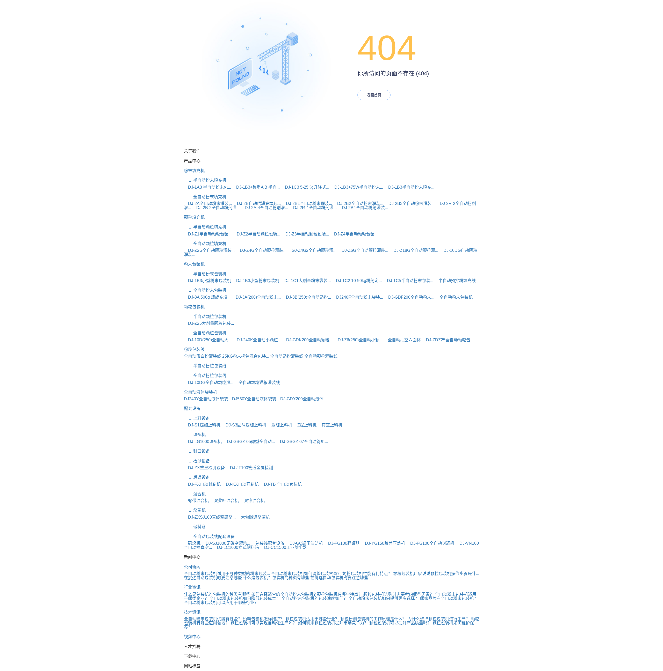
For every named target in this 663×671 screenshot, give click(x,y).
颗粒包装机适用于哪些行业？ (312, 619)
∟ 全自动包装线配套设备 (209, 536)
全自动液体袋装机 (200, 392)
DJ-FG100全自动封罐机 (430, 543)
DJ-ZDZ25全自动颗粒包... (447, 340)
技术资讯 (192, 612)
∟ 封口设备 (197, 451)
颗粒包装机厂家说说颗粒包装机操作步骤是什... (436, 573)
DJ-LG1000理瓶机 (203, 441)
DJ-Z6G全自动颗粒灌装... (362, 250)
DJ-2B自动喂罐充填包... (257, 203)
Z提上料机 (304, 425)
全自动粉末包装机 (454, 297)
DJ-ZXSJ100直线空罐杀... (210, 517)
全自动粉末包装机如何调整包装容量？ (306, 573)
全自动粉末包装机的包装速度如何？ (314, 598)
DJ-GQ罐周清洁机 (304, 543)
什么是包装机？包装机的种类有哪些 (276, 578)
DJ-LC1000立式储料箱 (236, 547)
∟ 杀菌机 (195, 510)
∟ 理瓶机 (195, 434)
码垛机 (192, 543)
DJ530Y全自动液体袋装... (255, 399)
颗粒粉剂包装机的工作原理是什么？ (373, 619)
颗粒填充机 (194, 217)
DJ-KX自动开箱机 (240, 484)
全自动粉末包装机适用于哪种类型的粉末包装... (227, 573)
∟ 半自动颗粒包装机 (205, 316)
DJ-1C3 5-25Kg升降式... (305, 187)
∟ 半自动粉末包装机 (205, 274)
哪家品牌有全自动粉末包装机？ (449, 598)
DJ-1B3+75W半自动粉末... (356, 187)
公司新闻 (192, 567)
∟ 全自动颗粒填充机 (205, 243)
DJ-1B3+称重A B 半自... (256, 187)
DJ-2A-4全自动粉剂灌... (264, 207)
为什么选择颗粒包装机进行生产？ (439, 619)
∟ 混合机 (195, 494)
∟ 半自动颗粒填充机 (205, 227)
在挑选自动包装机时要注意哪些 (213, 578)
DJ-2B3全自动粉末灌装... (409, 203)
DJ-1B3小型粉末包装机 (207, 280)
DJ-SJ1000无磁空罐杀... (225, 543)
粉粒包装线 (194, 349)
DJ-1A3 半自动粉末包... (207, 187)
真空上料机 (330, 425)
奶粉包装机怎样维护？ (263, 619)
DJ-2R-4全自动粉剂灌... (313, 207)
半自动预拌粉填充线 (455, 280)
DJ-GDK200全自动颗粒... (307, 340)
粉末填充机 (194, 170)
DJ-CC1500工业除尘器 (283, 547)
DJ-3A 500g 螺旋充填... (207, 297)
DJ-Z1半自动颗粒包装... (208, 234)
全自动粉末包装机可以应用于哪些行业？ (221, 602)
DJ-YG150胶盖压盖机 (383, 543)
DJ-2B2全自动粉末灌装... (358, 203)
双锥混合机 (252, 500)
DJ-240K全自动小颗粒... (257, 340)
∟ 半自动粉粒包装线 (205, 366)
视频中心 (192, 637)
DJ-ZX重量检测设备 (204, 468)
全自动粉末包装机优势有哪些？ (213, 619)
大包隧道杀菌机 (253, 517)
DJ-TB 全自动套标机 (281, 484)
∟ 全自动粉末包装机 (205, 290)
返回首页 (374, 95)
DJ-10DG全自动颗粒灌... (208, 382)
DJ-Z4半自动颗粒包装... (354, 234)
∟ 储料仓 (195, 527)
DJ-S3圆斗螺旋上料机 (243, 425)
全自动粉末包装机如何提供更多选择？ (384, 598)
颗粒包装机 (194, 307)
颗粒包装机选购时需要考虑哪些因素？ (398, 594)
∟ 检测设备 (197, 461)
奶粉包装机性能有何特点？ (367, 573)
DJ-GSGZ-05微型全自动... (249, 441)
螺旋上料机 (279, 425)
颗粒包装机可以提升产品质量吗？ (400, 623)
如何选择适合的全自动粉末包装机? (283, 594)
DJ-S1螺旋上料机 (202, 425)
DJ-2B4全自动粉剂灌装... (363, 207)
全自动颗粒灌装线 (320, 356)
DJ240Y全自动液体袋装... (207, 399)
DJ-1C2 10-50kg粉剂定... (357, 280)
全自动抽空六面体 (402, 340)
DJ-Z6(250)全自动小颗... (358, 340)
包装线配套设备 (267, 543)
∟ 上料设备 (197, 418)
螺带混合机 (196, 500)
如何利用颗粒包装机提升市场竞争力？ (333, 623)
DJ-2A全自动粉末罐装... (208, 203)
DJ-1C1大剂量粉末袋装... (305, 280)
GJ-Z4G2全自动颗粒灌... (311, 250)
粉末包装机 (194, 264)
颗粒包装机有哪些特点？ (339, 594)
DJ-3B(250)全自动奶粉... (306, 297)
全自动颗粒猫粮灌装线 (257, 382)
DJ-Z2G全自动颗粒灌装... (209, 250)
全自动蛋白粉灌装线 (202, 356)
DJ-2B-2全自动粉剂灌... (216, 207)
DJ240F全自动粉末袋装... (357, 297)
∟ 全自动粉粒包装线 (205, 375)
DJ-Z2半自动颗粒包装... (256, 234)
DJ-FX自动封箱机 (202, 484)
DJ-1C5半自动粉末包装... (408, 280)
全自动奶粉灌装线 (286, 356)
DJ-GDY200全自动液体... (303, 399)
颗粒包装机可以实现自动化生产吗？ (263, 623)
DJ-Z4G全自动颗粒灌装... (261, 250)
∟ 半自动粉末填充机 (205, 180)
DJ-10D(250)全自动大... (208, 340)
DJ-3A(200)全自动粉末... (256, 297)
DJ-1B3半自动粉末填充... (409, 187)
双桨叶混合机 (224, 500)
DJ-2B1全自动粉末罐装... (307, 203)
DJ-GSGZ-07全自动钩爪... (302, 441)
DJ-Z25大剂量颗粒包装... (209, 323)
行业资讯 (192, 587)
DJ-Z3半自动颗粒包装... (305, 234)
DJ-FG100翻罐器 (342, 543)
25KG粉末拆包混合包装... (245, 356)
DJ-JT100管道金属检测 (249, 468)
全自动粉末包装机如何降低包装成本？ (245, 598)
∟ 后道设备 (197, 477)
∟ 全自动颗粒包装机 (205, 333)
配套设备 (192, 408)
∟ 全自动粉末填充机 (205, 197)
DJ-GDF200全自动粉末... (409, 297)
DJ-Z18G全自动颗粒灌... (413, 250)
